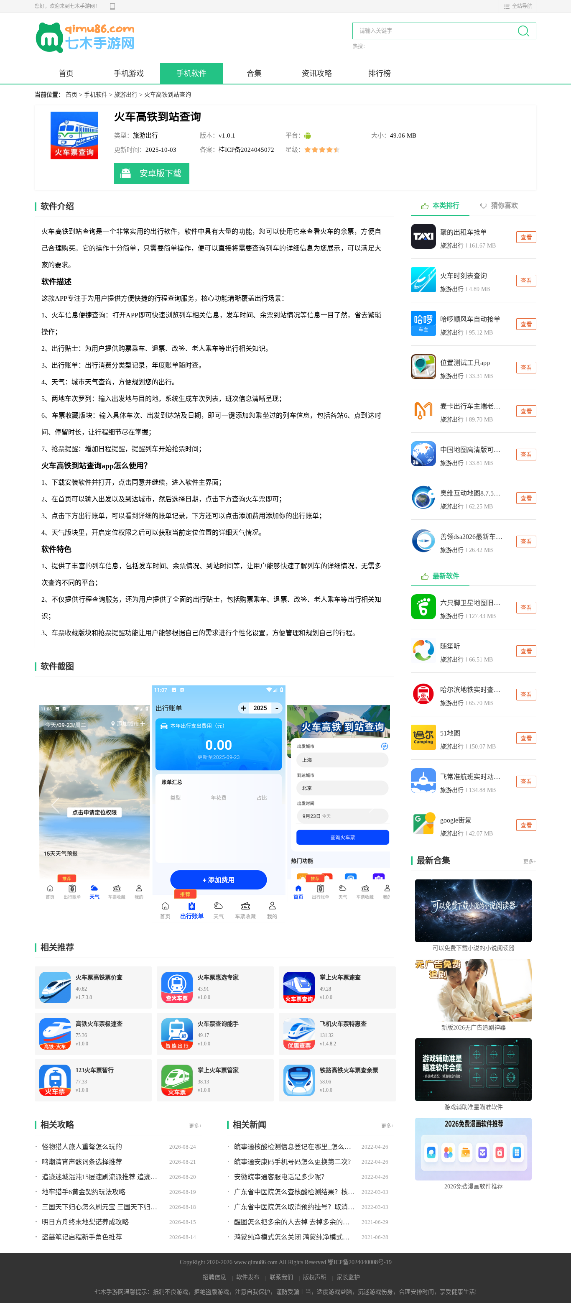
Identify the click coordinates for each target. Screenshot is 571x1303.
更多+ (195, 1126)
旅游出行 (126, 95)
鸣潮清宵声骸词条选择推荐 (82, 1161)
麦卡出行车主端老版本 (471, 406)
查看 (526, 237)
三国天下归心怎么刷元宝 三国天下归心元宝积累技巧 (102, 1207)
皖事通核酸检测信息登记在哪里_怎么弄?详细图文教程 (294, 1146)
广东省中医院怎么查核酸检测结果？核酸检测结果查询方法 (294, 1192)
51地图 (450, 733)
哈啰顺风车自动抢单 (470, 319)
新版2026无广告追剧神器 (473, 1028)
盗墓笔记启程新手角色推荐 (82, 1237)
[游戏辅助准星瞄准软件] (473, 1069)
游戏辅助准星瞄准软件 (473, 1107)
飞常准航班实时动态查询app (471, 776)
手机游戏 (129, 73)
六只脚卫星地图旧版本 (471, 602)
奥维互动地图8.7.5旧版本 (471, 493)
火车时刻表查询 (463, 275)
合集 (254, 73)
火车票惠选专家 (218, 977)
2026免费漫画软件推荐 (473, 1186)
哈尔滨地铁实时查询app (471, 689)
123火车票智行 (95, 1070)
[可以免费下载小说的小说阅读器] (473, 910)
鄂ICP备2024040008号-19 (360, 1262)
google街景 (456, 820)
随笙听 (450, 646)
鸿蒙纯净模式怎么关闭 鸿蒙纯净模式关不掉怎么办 (294, 1237)
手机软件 (191, 73)
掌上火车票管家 (218, 1070)
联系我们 (281, 1277)
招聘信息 (214, 1277)
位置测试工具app (465, 362)
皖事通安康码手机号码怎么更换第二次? (292, 1161)
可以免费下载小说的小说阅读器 (474, 948)
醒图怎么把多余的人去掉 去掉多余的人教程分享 (294, 1222)
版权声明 (314, 1277)
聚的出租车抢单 (463, 232)
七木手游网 (87, 36)
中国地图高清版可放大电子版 (471, 449)
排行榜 (379, 73)
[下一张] (302, 804)
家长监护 (348, 1277)
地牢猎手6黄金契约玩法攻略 (83, 1192)
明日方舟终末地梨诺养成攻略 (85, 1222)
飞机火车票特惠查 (343, 1024)
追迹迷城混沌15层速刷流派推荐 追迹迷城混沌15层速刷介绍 (102, 1176)
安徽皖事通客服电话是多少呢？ (281, 1176)
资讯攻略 (317, 73)
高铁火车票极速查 (99, 1024)
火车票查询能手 (218, 1024)
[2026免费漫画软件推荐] (473, 1149)
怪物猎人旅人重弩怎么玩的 (82, 1146)
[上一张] (126, 804)
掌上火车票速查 (340, 977)
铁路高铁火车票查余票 (349, 1070)
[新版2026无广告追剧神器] (473, 990)
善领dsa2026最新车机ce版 (471, 536)
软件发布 (248, 1277)
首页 (66, 73)
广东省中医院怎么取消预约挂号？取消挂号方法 (294, 1207)
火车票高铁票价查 (99, 977)
